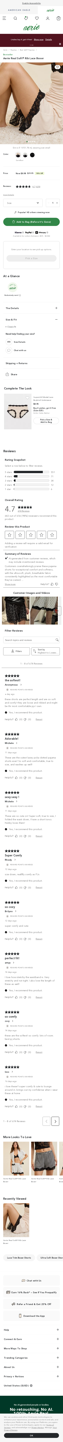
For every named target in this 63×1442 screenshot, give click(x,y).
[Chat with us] (9, 350)
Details (48, 39)
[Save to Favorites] (57, 67)
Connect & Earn (13, 1339)
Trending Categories (16, 1357)
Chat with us (20, 350)
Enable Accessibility (31, 3)
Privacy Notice (38, 1427)
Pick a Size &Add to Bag (46, 420)
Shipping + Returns (16, 363)
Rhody (8, 859)
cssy (7, 1020)
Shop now (38, 39)
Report (39, 719)
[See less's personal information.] (12, 1071)
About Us (9, 1367)
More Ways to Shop (15, 1348)
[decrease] (48, 203)
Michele (9, 743)
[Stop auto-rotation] (60, 44)
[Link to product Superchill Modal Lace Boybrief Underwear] (18, 411)
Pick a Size (31, 258)
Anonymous (11, 684)
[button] (27, 141)
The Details (12, 308)
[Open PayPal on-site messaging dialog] (33, 232)
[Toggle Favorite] (27, 398)
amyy (7, 962)
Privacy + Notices (14, 1376)
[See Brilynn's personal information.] (15, 911)
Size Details (8, 194)
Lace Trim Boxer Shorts (19, 1257)
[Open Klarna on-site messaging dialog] (23, 232)
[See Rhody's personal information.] (15, 859)
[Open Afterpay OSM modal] (47, 232)
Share (14, 374)
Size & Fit (11, 319)
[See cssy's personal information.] (12, 1021)
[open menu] (4, 18)
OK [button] (31, 1435)
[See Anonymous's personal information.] (21, 684)
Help (6, 1329)
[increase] (57, 203)
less (7, 1071)
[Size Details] (9, 341)
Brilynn (9, 911)
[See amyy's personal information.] (13, 962)
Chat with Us (34, 1280)
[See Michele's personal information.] (16, 743)
